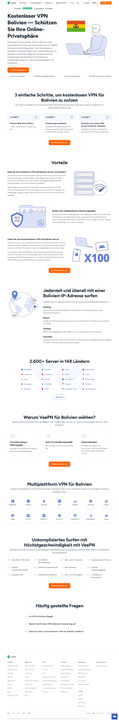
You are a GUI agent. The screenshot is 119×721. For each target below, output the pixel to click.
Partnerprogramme (102, 666)
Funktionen (48, 3)
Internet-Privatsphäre (67, 669)
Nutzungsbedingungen (50, 681)
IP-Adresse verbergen (84, 669)
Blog (26, 695)
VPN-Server (28, 692)
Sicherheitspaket (35, 3)
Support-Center (48, 666)
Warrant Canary (47, 684)
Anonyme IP (64, 677)
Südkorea (27, 389)
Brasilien (47, 370)
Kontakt (45, 669)
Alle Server (59, 397)
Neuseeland (68, 379)
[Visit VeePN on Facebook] (8, 713)
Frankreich (27, 374)
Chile (66, 370)
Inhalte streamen (66, 666)
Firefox (9, 688)
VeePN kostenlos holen (18, 70)
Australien (27, 370)
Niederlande (89, 379)
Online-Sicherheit (66, 673)
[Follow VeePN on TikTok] (18, 713)
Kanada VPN (82, 702)
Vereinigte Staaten (71, 389)
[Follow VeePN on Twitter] (13, 713)
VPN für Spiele (65, 681)
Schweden (48, 384)
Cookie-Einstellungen (49, 688)
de (95, 3)
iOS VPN (9, 677)
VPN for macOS (12, 669)
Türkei (46, 389)
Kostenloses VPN (12, 695)
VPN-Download (29, 669)
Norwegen (27, 384)
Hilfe (77, 3)
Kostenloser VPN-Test (31, 681)
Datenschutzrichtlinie (49, 677)
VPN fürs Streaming (66, 688)
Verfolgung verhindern (67, 684)
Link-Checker (82, 681)
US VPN (80, 695)
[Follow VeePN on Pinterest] (29, 713)
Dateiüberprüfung (83, 684)
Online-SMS (81, 677)
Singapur (67, 384)
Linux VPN (10, 673)
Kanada (47, 379)
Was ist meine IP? (83, 666)
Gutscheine (28, 684)
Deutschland (89, 370)
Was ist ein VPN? (61, 3)
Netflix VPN (64, 692)
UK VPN (80, 699)
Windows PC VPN (12, 666)
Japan (25, 379)
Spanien (88, 384)
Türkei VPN (81, 706)
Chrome (9, 684)
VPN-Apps (23, 3)
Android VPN (11, 681)
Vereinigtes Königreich (93, 389)
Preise (72, 3)
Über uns (45, 692)
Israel (87, 374)
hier (11, 129)
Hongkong (48, 374)
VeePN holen (106, 3)
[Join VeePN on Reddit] (23, 713)
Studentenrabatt (30, 688)
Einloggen (87, 3)
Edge (9, 692)
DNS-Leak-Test (82, 673)
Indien (66, 374)
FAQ (44, 673)
